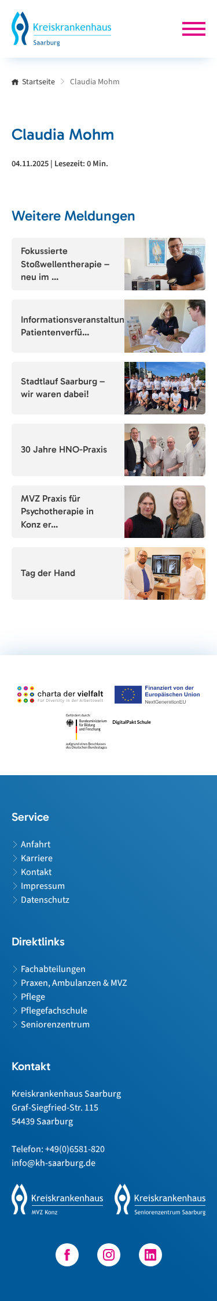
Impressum (43, 886)
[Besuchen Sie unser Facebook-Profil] (67, 1254)
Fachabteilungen (53, 969)
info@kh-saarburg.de (53, 1163)
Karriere (37, 858)
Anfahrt (35, 844)
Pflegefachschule (54, 1010)
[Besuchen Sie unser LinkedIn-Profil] (150, 1254)
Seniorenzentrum (55, 1024)
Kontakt (36, 872)
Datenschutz (45, 899)
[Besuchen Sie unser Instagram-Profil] (108, 1254)
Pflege (33, 996)
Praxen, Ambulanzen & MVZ (74, 983)
